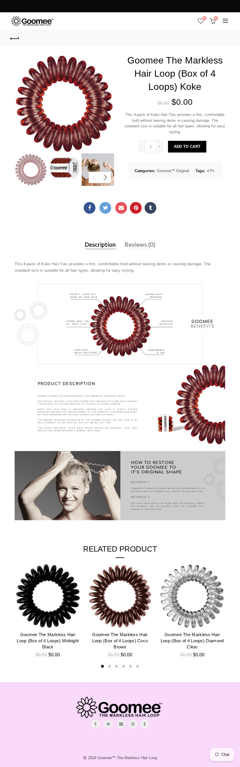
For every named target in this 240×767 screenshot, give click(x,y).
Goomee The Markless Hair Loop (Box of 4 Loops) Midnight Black (48, 640)
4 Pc (211, 171)
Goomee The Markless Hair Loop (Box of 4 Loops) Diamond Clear (192, 640)
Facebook (89, 208)
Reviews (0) (139, 244)
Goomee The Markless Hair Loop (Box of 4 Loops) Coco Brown (120, 640)
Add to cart (187, 146)
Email (121, 208)
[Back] (15, 38)
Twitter (105, 208)
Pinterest (136, 208)
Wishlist (204, 18)
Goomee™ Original (173, 171)
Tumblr (150, 208)
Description (100, 244)
